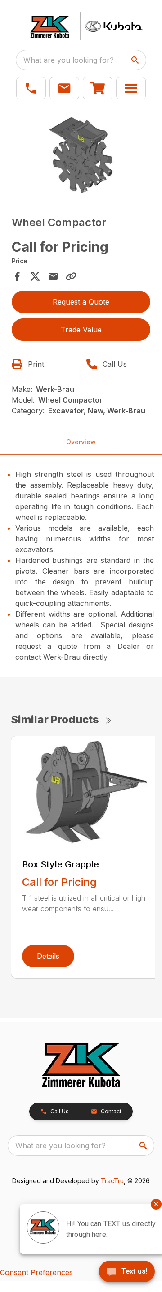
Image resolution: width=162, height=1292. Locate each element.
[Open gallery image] (81, 155)
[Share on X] (35, 276)
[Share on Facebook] (17, 276)
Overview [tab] (81, 442)
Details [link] (48, 956)
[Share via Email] (53, 276)
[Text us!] (127, 1272)
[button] (31, 88)
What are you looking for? (68, 60)
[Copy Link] (71, 276)
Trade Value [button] (81, 329)
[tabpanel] (81, 156)
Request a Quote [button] (81, 301)
